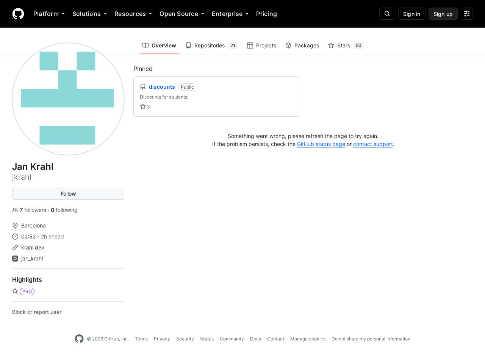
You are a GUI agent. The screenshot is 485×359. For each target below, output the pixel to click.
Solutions (86, 13)
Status (207, 339)
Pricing (266, 13)
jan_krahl (32, 258)
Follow (68, 193)
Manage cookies (307, 339)
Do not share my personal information (371, 339)
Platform (46, 13)
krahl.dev (32, 247)
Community (232, 339)
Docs (255, 339)
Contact (275, 339)
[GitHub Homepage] (79, 339)
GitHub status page (321, 144)
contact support (373, 144)
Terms (141, 339)
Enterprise (227, 13)
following (64, 210)
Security (185, 339)
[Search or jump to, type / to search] (387, 14)
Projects (266, 45)
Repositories (214, 45)
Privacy (162, 339)
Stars (349, 45)
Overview (164, 45)
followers (34, 210)
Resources (130, 13)
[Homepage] (18, 14)
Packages (306, 45)
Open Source (179, 13)
